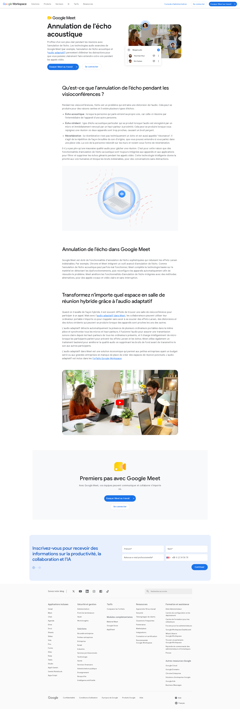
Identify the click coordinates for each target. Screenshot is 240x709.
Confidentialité (69, 698)
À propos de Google (110, 698)
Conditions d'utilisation (88, 698)
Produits (47, 4)
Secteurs (59, 4)
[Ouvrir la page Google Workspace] (15, 4)
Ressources (88, 4)
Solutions (35, 4)
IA (68, 4)
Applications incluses (58, 604)
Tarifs (76, 4)
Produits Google (128, 698)
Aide (141, 698)
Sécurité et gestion (86, 604)
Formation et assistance (177, 604)
